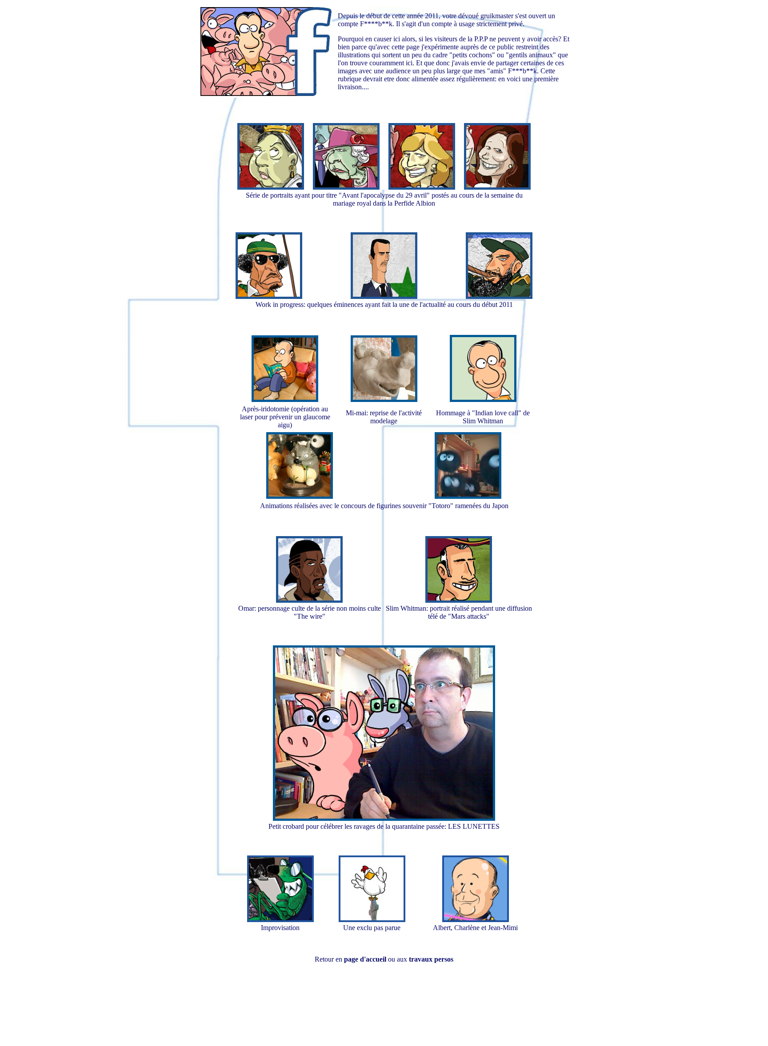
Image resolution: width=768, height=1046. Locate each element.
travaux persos (431, 959)
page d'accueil (365, 959)
